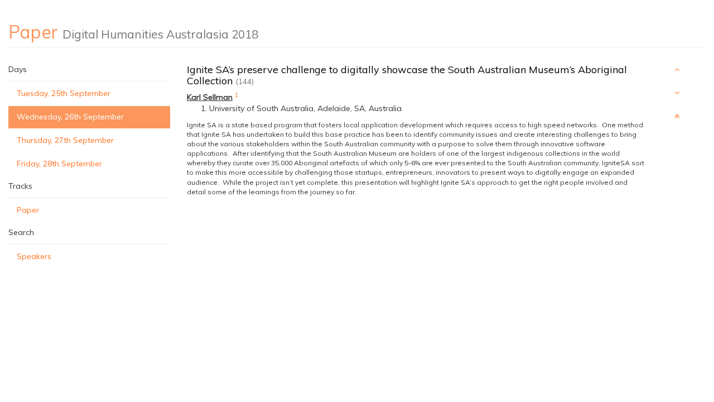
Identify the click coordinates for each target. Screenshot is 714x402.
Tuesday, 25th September (63, 93)
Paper (28, 210)
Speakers (34, 256)
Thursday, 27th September (65, 140)
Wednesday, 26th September (70, 117)
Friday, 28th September (59, 164)
